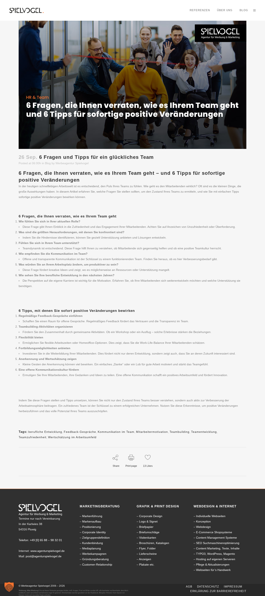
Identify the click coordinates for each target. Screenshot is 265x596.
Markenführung (92, 516)
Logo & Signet (148, 521)
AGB (189, 586)
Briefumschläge (149, 532)
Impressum (233, 586)
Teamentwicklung (204, 431)
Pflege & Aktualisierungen (212, 564)
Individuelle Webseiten (210, 516)
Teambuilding (179, 431)
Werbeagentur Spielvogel (72, 163)
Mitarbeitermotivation (152, 431)
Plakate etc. (146, 564)
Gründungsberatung (95, 559)
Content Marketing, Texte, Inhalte (218, 548)
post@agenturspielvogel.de (43, 556)
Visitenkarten (147, 537)
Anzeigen (145, 559)
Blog (48, 163)
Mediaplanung (91, 548)
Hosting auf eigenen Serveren (215, 559)
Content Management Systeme (216, 537)
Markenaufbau (91, 521)
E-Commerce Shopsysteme (214, 532)
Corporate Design (150, 516)
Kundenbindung (92, 543)
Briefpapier (146, 526)
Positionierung (91, 526)
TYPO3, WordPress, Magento (215, 553)
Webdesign (203, 526)
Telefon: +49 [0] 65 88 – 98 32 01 (40, 540)
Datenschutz (208, 586)
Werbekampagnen (94, 553)
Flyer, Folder (147, 548)
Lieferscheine (148, 553)
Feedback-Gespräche (80, 431)
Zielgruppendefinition (96, 537)
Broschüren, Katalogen (154, 543)
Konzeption (203, 521)
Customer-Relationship (97, 564)
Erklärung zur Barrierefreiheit (218, 591)
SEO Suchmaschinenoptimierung (217, 543)
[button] (9, 587)
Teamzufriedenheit (32, 437)
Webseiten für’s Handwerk (213, 570)
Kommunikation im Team (116, 431)
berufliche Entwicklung (45, 431)
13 (148, 465)
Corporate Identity (94, 532)
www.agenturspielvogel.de (47, 551)
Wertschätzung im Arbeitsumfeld (72, 437)
